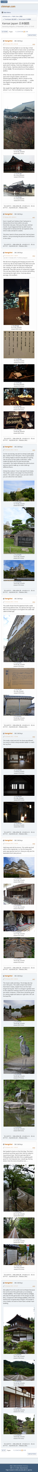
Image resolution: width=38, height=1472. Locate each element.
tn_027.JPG (18, 663)
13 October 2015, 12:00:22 (11, 979)
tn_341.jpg (18, 173)
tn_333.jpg (18, 150)
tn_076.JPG (18, 1127)
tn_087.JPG (18, 1381)
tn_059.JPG (18, 932)
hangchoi (8, 41)
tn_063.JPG (18, 959)
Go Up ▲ (25, 1466)
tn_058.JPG (18, 905)
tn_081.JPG (18, 1266)
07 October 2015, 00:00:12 (9, 217)
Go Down (4, 31)
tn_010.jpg (18, 430)
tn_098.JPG (18, 1435)
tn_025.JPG (18, 582)
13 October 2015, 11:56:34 (11, 843)
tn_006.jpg (18, 359)
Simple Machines (24, 1468)
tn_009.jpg (18, 406)
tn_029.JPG (18, 716)
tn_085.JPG (18, 1408)
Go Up (3, 1450)
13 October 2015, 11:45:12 (11, 450)
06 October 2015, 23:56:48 (11, 44)
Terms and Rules (18, 1466)
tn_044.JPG (18, 770)
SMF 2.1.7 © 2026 (14, 1468)
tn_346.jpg (18, 197)
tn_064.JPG (18, 1022)
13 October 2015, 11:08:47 (11, 255)
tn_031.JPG (18, 689)
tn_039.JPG (18, 796)
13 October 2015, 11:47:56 (11, 602)
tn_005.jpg (16, 326)
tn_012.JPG (18, 502)
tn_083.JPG (18, 1355)
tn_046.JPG (18, 823)
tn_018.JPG (18, 555)
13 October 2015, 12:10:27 (11, 1286)
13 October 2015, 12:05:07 (11, 1147)
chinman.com (8, 6)
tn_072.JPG (18, 1074)
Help (11, 1466)
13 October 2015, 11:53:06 (11, 736)
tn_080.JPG (18, 1239)
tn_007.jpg (18, 383)
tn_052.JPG (18, 878)
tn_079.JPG (18, 1212)
